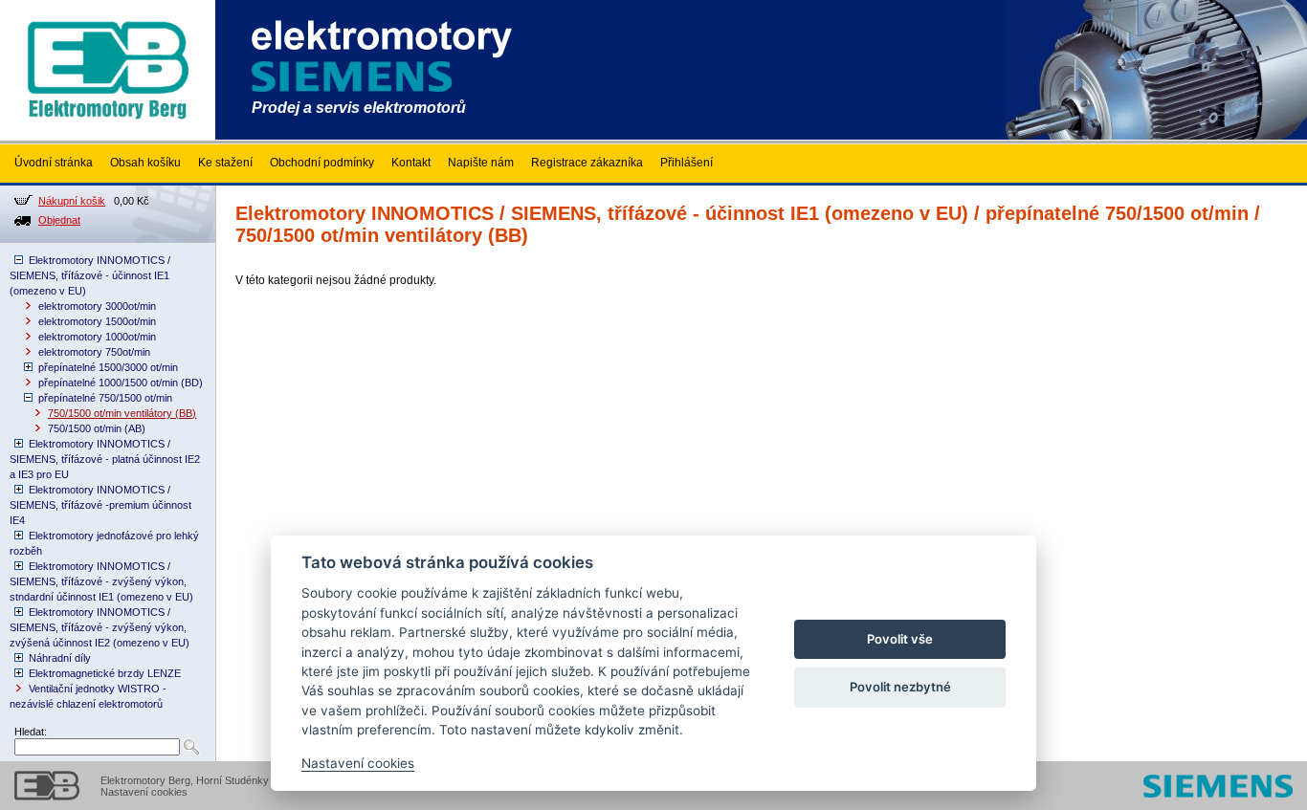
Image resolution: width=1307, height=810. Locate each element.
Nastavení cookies (144, 792)
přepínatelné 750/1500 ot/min (105, 398)
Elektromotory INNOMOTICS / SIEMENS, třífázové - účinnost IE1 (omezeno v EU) (90, 275)
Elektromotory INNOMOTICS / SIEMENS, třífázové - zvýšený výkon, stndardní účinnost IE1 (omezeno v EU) (101, 581)
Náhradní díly (60, 658)
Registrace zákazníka (587, 162)
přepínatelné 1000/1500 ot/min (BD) (120, 382)
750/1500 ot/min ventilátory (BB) (122, 413)
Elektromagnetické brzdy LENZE (105, 673)
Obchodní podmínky (322, 162)
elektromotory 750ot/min (94, 352)
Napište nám (481, 162)
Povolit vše (900, 638)
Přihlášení (686, 162)
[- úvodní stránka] (107, 135)
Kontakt (411, 162)
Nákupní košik (71, 201)
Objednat (59, 220)
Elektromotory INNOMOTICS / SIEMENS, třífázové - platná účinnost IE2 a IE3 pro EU (105, 459)
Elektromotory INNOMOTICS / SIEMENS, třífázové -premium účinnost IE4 (100, 505)
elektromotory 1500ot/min (97, 321)
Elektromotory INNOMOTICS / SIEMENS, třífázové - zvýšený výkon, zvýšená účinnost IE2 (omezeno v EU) (99, 627)
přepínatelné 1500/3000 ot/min (108, 367)
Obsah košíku (145, 162)
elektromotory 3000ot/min (97, 306)
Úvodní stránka (53, 162)
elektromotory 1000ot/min (97, 336)
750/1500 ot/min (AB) (96, 428)
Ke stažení (225, 162)
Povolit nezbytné (900, 686)
